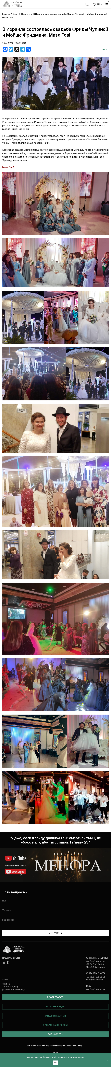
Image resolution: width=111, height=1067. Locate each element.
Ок (55, 1063)
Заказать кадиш (55, 1006)
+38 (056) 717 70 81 (95, 961)
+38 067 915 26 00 (95, 964)
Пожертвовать (55, 997)
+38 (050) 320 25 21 (95, 977)
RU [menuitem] (98, 4)
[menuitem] (97, 4)
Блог (15, 14)
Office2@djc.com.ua (95, 967)
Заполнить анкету (55, 1016)
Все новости (55, 1034)
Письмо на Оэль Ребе (55, 1025)
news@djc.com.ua (94, 979)
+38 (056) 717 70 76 (96, 989)
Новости (25, 14)
